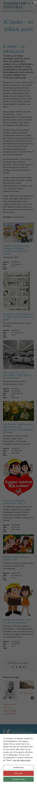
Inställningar (18, 767)
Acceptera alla (18, 779)
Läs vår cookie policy (22, 760)
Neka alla (18, 773)
